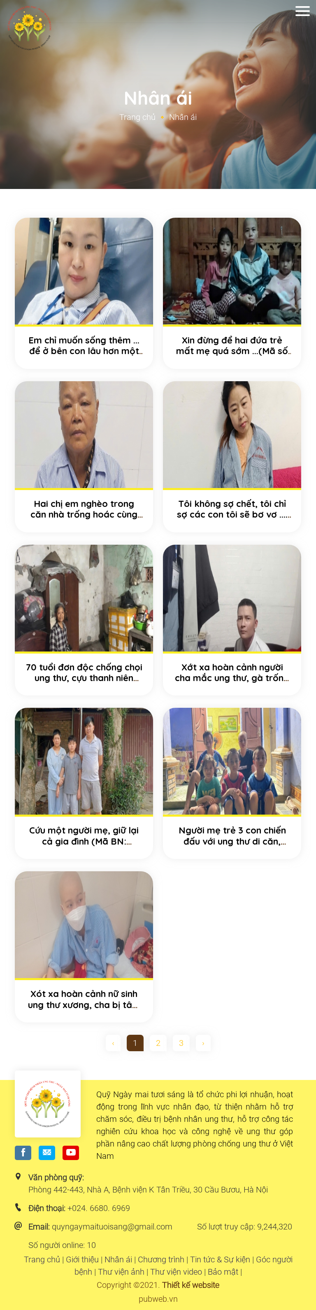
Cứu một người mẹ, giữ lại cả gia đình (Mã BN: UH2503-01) (84, 841)
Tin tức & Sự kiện (220, 1259)
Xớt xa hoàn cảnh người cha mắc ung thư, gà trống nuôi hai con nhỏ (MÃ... (232, 678)
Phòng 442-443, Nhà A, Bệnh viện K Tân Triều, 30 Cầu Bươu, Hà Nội (148, 1190)
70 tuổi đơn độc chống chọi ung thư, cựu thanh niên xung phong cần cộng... (84, 678)
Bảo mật (223, 1272)
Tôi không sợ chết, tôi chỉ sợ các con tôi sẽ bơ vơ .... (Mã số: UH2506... (232, 514)
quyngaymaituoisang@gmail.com (112, 1227)
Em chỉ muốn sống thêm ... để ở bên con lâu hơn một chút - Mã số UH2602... (83, 351)
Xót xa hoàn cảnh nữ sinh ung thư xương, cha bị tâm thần (84, 1004)
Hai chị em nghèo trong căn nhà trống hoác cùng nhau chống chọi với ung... (84, 514)
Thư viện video (176, 1272)
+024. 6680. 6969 (98, 1208)
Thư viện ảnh (121, 1272)
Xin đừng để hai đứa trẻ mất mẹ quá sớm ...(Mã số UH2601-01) (232, 351)
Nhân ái (118, 1259)
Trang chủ (137, 117)
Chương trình (161, 1259)
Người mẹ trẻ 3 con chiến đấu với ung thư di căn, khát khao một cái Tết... (232, 841)
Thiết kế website (190, 1285)
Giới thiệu (82, 1259)
